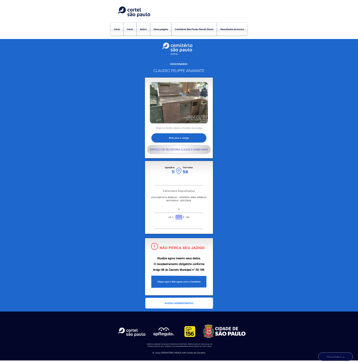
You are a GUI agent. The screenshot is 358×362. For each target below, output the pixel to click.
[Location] (178, 171)
